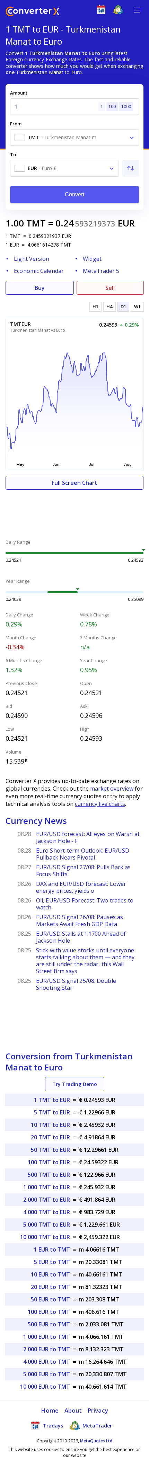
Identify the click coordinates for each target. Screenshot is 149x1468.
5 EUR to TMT (52, 1262)
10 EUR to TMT (50, 1274)
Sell (110, 288)
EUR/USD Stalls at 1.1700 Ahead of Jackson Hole (81, 937)
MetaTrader (96, 1425)
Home (50, 1410)
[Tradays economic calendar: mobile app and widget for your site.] (103, 11)
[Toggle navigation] (137, 10)
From (15, 124)
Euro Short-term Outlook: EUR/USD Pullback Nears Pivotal (82, 854)
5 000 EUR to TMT (46, 1374)
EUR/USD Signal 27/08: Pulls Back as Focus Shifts (83, 870)
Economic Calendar (39, 271)
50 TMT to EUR (50, 1150)
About (73, 1410)
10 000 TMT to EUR (45, 1237)
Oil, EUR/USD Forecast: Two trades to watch (85, 904)
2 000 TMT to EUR (46, 1199)
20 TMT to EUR (50, 1137)
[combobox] (74, 137)
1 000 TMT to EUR (46, 1187)
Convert (75, 194)
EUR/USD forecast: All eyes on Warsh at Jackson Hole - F (88, 837)
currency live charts (100, 804)
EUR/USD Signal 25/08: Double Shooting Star (76, 984)
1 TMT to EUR (52, 1100)
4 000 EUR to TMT (46, 1361)
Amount (18, 93)
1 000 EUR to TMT (46, 1337)
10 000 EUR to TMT (45, 1386)
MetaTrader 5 (101, 271)
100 (112, 106)
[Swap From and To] (130, 168)
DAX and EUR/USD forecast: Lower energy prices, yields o (81, 887)
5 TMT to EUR (52, 1112)
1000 (126, 106)
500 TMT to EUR (49, 1174)
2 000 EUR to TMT (46, 1349)
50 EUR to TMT (50, 1299)
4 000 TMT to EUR (46, 1212)
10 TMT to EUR (50, 1125)
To (13, 154)
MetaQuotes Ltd (96, 1441)
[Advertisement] (74, 510)
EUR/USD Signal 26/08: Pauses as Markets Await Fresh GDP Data (79, 920)
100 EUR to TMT (49, 1312)
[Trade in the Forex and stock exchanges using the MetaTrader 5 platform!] (120, 11)
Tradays (52, 1425)
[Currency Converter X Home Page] (33, 12)
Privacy (97, 1410)
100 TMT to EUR (49, 1162)
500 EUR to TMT (49, 1324)
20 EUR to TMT (50, 1287)
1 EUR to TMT (52, 1249)
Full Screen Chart (74, 483)
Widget (92, 259)
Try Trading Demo (74, 1084)
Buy (40, 288)
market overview (111, 788)
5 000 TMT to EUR (46, 1224)
